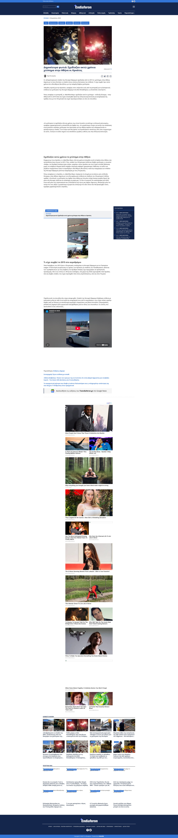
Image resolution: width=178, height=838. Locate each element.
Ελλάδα (46, 13)
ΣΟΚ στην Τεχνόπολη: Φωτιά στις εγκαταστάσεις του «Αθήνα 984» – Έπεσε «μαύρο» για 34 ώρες (124, 231)
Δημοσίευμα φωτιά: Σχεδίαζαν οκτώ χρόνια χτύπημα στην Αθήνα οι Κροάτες (68, 215)
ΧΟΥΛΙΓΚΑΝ (85, 23)
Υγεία (120, 13)
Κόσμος (73, 13)
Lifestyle (91, 13)
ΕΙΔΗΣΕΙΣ (62, 23)
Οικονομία (55, 13)
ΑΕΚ (46, 23)
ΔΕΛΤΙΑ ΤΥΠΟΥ (126, 826)
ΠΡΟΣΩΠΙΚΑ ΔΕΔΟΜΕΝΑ (79, 826)
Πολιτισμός (101, 13)
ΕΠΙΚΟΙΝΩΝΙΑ (110, 826)
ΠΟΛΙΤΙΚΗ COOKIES (90, 826)
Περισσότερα (129, 13)
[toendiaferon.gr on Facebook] (132, 1)
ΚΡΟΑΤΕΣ (77, 23)
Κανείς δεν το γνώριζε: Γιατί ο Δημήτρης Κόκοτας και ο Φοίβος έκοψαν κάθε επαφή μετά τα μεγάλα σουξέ (124, 216)
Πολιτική (65, 13)
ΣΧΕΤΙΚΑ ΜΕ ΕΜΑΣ (101, 826)
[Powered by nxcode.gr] (101, 836)
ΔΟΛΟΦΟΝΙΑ (54, 23)
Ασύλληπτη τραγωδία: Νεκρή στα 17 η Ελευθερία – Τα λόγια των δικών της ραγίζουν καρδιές (124, 224)
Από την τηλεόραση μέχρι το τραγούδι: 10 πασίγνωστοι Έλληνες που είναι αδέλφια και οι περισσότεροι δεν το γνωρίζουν (124, 239)
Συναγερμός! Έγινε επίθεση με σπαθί (56, 374)
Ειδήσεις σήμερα (59, 371)
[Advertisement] (78, 111)
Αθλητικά (82, 13)
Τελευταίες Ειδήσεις (48, 1)
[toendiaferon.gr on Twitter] (134, 1)
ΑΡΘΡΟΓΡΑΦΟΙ (118, 826)
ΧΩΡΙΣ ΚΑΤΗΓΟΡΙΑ (123, 212)
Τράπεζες (111, 13)
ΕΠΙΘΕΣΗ (70, 23)
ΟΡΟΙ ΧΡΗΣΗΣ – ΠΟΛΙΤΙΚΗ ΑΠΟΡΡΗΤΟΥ (62, 826)
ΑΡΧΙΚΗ (50, 826)
